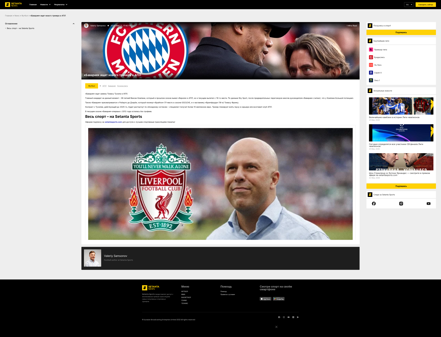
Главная (8, 15)
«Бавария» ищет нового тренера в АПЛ (112, 75)
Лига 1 (377, 80)
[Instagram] (284, 317)
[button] (408, 4)
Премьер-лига (380, 49)
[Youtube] (289, 317)
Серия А (378, 73)
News (16, 15)
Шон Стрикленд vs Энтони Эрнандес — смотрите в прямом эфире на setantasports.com (399, 174)
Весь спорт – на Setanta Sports (20, 28)
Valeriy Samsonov (98, 25)
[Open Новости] (50, 4)
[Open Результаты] (66, 4)
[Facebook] (279, 317)
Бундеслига (122, 86)
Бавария (112, 86)
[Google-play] (298, 317)
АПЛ (104, 86)
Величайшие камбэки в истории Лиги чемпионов (394, 117)
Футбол (24, 15)
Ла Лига (377, 65)
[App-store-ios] (293, 317)
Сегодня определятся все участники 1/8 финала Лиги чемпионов (396, 145)
